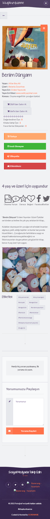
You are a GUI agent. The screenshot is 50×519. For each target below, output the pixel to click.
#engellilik (22, 307)
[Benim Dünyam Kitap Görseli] (44, 28)
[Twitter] (15, 484)
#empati (21, 302)
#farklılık (21, 312)
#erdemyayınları (37, 307)
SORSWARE (33, 515)
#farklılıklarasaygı (25, 318)
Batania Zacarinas (17, 86)
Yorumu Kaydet (28, 431)
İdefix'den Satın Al (18, 111)
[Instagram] (22, 484)
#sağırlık (21, 328)
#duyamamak (23, 297)
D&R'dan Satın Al (17, 104)
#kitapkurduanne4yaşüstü (28, 323)
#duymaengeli (38, 297)
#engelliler (33, 302)
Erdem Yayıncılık (18, 90)
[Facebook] (8, 484)
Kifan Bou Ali (14, 83)
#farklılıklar (34, 312)
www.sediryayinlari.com (26, 93)
